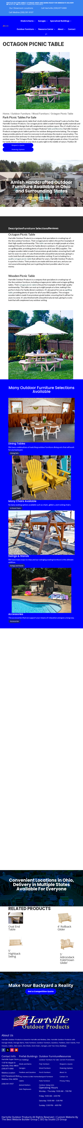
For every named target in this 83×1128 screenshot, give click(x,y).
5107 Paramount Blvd (10, 1076)
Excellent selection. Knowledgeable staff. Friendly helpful (31, 751)
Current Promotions (67, 1060)
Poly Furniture (44, 1064)
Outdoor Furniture (25, 29)
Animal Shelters (24, 1085)
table (41, 243)
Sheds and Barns (25, 1064)
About (60, 29)
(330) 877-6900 (8, 1068)
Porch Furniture (44, 1072)
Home (6, 113)
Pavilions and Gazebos (27, 1072)
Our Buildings (24, 1060)
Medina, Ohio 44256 (10, 1079)
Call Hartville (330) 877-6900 (54, 8)
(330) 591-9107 (8, 1084)
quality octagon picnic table (19, 259)
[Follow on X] (7, 1050)
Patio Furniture (44, 1081)
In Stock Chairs (15, 508)
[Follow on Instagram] (12, 1050)
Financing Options (18, 149)
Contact (71, 29)
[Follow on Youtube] (16, 1050)
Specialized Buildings (59, 21)
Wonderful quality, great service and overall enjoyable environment (35, 737)
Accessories (14, 621)
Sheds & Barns (27, 21)
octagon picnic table (27, 285)
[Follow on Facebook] (3, 1050)
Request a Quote (18, 145)
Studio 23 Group (57, 1119)
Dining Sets (14, 453)
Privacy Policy (65, 1081)
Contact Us (64, 1076)
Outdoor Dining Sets (46, 1085)
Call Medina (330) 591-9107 (21, 12)
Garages (42, 21)
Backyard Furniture (46, 1076)
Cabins (21, 1081)
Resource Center (45, 29)
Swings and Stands (16, 566)
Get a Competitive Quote (41, 991)
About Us (63, 1072)
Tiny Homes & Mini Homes (29, 1076)
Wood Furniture (40, 113)
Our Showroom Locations (21, 8)
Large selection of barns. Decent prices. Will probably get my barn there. (37, 819)
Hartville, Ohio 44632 (10, 1065)
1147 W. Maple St (8, 1063)
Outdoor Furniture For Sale (49, 1060)
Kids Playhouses (25, 1089)
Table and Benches (55, 129)
